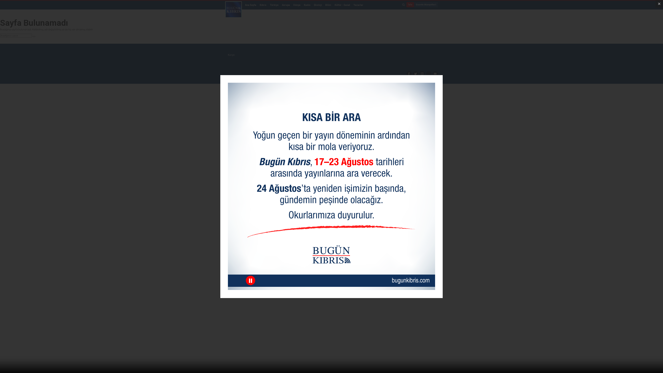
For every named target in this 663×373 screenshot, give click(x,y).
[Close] (659, 4)
